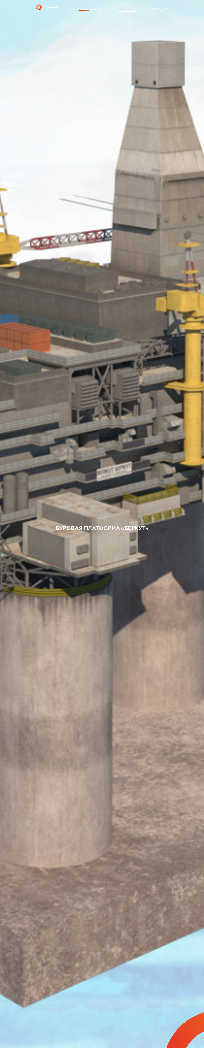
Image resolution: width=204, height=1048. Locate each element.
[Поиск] (135, 10)
